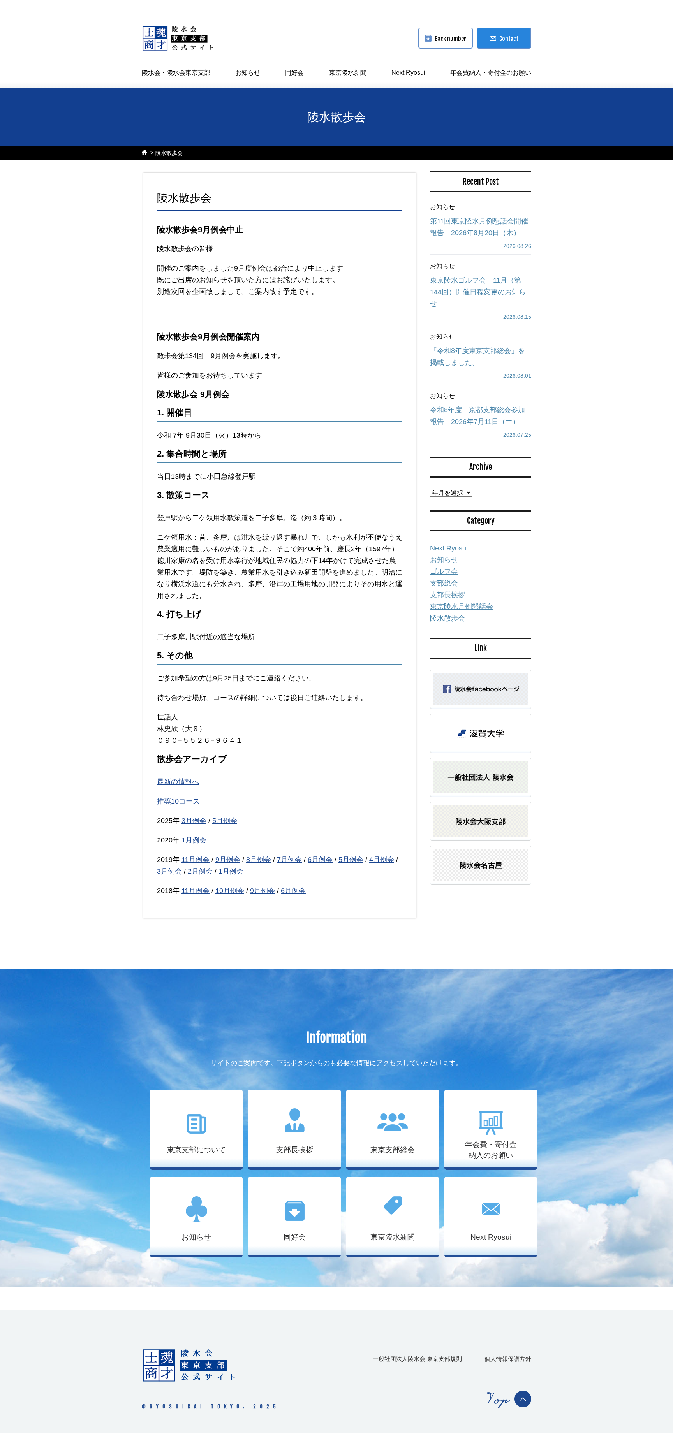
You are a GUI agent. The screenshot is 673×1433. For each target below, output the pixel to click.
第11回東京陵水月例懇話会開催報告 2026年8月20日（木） (479, 227)
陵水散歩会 (169, 153)
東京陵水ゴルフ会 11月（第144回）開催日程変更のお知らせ (478, 292)
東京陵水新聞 (347, 72)
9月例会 (227, 859)
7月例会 (289, 859)
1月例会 (193, 840)
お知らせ (247, 72)
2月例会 (200, 871)
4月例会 (381, 859)
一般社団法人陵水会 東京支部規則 (417, 1359)
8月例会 (258, 859)
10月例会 (229, 891)
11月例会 (195, 859)
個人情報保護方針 (507, 1359)
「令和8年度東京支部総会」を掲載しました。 (477, 356)
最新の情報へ (178, 782)
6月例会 (320, 859)
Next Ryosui (408, 72)
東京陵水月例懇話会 (461, 606)
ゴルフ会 (444, 571)
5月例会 (224, 821)
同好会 (294, 72)
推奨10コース (178, 801)
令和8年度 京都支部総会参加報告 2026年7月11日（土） (477, 416)
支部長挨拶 (447, 595)
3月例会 (193, 821)
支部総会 (444, 583)
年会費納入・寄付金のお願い (490, 72)
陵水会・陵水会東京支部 (176, 72)
